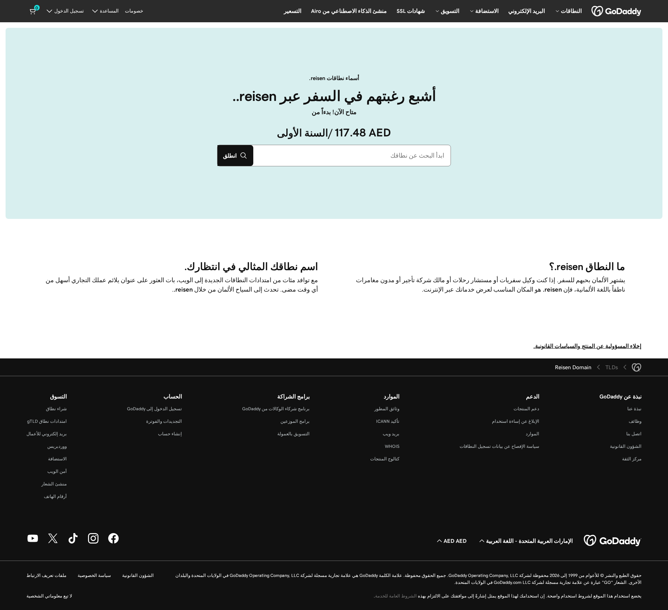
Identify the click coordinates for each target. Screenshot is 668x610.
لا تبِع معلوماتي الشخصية (49, 596)
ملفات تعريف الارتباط (46, 575)
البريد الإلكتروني (526, 11)
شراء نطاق (56, 408)
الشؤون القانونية (626, 446)
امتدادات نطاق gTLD (47, 421)
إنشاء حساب (170, 433)
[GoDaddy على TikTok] (73, 542)
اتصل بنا (634, 433)
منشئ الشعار (54, 484)
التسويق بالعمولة (293, 433)
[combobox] (352, 155)
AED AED (455, 541)
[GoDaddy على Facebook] (113, 542)
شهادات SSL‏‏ (411, 11)
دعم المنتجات (526, 408)
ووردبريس (57, 446)
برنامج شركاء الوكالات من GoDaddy (276, 408)
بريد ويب (391, 433)
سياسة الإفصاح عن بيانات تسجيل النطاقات (499, 446)
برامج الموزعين (295, 421)
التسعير (292, 11)
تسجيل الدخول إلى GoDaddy (154, 408)
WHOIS (392, 446)
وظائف (635, 421)
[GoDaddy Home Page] (613, 541)
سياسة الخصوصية (94, 575)
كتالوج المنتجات (384, 459)
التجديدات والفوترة (164, 421)
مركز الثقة (632, 459)
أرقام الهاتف (55, 496)
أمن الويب (57, 471)
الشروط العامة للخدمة (396, 596)
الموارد (532, 433)
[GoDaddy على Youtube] (32, 542)
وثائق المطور (386, 408)
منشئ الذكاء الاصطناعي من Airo (349, 11)
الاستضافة (57, 459)
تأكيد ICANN (387, 421)
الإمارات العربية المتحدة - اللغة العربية (529, 541)
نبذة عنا (634, 408)
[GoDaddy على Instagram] (93, 542)
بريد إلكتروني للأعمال (46, 433)
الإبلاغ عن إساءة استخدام (515, 421)
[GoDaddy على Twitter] (53, 542)
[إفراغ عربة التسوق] (33, 11)
